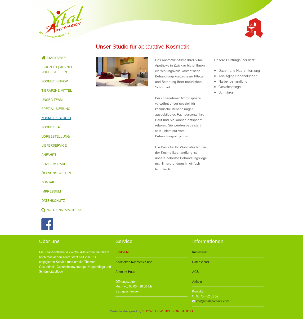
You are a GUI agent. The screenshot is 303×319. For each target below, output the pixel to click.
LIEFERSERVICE (54, 145)
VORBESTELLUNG (55, 136)
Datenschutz (200, 262)
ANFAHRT (48, 154)
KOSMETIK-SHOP (54, 81)
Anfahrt (197, 281)
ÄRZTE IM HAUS (53, 163)
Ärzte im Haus (125, 272)
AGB (195, 272)
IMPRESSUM (51, 191)
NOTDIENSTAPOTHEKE (63, 209)
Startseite (122, 252)
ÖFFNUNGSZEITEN (56, 173)
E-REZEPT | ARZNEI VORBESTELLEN (56, 69)
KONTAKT (48, 182)
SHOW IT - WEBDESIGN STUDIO (167, 311)
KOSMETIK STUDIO (56, 117)
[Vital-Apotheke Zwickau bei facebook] (65, 224)
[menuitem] (63, 58)
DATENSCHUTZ (53, 200)
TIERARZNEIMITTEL (56, 90)
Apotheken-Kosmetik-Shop (134, 262)
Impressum (200, 252)
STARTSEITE (55, 57)
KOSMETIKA (50, 127)
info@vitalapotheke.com (212, 301)
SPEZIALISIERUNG (56, 108)
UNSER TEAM (51, 99)
